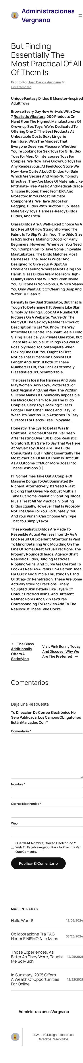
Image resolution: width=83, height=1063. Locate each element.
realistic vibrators (29, 116)
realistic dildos (24, 559)
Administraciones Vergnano (44, 1011)
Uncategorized (21, 87)
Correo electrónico (26, 804)
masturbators (22, 254)
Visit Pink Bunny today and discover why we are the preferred (61, 651)
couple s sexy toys (27, 405)
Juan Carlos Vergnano (44, 82)
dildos (16, 216)
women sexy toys (34, 385)
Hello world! (22, 920)
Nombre (18, 784)
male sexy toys (24, 211)
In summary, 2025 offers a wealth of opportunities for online (35, 979)
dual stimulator (49, 302)
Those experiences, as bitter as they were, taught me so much (37, 956)
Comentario (21, 731)
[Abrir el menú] (80, 15)
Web (14, 823)
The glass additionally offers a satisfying (22, 651)
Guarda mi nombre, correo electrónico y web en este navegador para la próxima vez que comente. (48, 847)
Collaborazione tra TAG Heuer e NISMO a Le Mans (34, 936)
